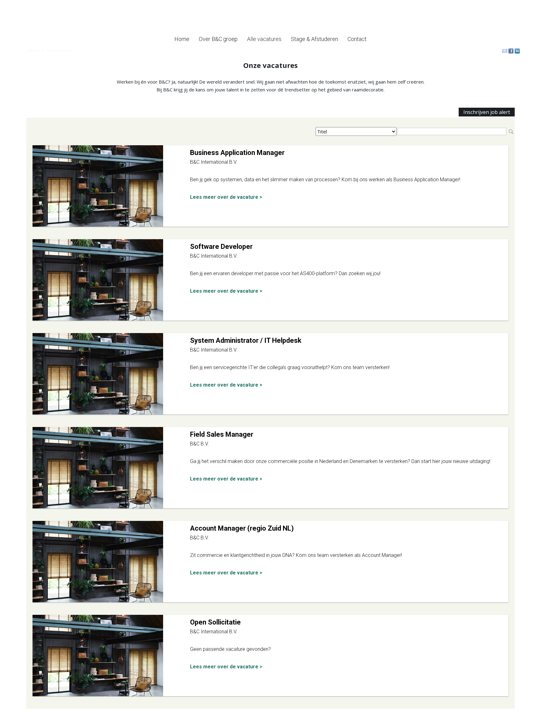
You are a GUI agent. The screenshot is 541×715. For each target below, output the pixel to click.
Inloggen (511, 4)
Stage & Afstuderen (314, 39)
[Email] (504, 51)
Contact (357, 39)
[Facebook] (510, 51)
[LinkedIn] (516, 51)
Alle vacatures (264, 39)
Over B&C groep (218, 39)
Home (181, 39)
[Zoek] (511, 131)
